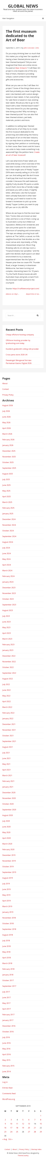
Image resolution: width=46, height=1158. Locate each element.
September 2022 (9, 673)
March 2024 (7, 570)
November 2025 (9, 456)
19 (23, 1128)
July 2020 (6, 821)
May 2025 (6, 491)
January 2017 (7, 1020)
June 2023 (6, 622)
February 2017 (8, 1014)
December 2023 (8, 587)
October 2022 (8, 667)
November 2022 (9, 661)
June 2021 (6, 758)
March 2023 (7, 639)
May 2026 (6, 422)
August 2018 (7, 935)
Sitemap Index (36, 1149)
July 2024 (6, 548)
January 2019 (7, 912)
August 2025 (7, 474)
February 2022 (8, 713)
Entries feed (7, 1088)
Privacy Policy (8, 395)
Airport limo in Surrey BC (33, 294)
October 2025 (8, 462)
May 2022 (6, 696)
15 (41, 1124)
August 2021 (7, 747)
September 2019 (9, 872)
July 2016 (6, 1037)
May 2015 (6, 1060)
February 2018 (8, 969)
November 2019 (9, 861)
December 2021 (8, 724)
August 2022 (7, 678)
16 (5, 1128)
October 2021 (8, 735)
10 (11, 1124)
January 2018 (7, 974)
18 (17, 1128)
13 (29, 1124)
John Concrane (29, 48)
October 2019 (8, 866)
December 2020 (8, 792)
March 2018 (7, 963)
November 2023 (9, 593)
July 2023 (6, 616)
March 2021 (7, 775)
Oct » (10, 1139)
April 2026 (6, 428)
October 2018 (8, 923)
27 (29, 1132)
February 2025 (8, 508)
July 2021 (6, 752)
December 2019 (8, 855)
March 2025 (7, 502)
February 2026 (8, 439)
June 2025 (6, 485)
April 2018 (6, 957)
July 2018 (6, 940)
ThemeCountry (23, 1155)
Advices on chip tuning (14, 294)
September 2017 (9, 986)
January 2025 (7, 513)
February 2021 (8, 781)
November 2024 (9, 525)
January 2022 (7, 718)
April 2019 (6, 900)
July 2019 (6, 883)
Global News (23, 6)
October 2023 (8, 599)
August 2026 (7, 405)
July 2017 (6, 992)
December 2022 (8, 656)
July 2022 (6, 684)
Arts (37, 48)
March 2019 (7, 906)
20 (29, 1128)
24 (11, 1132)
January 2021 (7, 787)
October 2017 (8, 980)
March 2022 (7, 707)
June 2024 (6, 553)
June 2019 (6, 889)
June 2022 (6, 690)
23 (5, 1132)
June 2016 (6, 1043)
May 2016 (6, 1048)
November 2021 (9, 730)
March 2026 (7, 434)
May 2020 (6, 832)
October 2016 (8, 1031)
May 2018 (6, 952)
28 (35, 1132)
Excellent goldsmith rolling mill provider (22, 349)
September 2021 (9, 741)
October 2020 (8, 804)
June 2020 (6, 826)
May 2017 (6, 1003)
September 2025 (9, 468)
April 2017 (6, 1009)
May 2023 (6, 627)
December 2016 (8, 1026)
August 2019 (7, 878)
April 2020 (6, 838)
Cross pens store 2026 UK (16, 354)
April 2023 (6, 633)
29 (41, 1132)
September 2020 (9, 809)
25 (17, 1132)
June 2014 (6, 1071)
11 (17, 1124)
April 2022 (6, 701)
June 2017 (6, 997)
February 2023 (8, 644)
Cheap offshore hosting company (20, 334)
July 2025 (6, 479)
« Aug (4, 1139)
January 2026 (7, 445)
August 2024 (7, 542)
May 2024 (6, 559)
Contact (5, 389)
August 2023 (7, 610)
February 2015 (8, 1066)
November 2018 (9, 918)
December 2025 (8, 451)
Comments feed (9, 1093)
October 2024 (8, 530)
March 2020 (7, 844)
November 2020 (9, 798)
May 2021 (6, 764)
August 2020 (7, 815)
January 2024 (7, 582)
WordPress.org (8, 1099)
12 (23, 1124)
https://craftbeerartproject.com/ (25, 288)
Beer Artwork (21, 68)
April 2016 (6, 1054)
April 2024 (6, 565)
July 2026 (6, 411)
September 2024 (9, 536)
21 (35, 1128)
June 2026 (6, 417)
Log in (5, 1082)
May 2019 (6, 895)
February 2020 (8, 849)
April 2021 (6, 770)
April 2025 (6, 496)
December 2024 (8, 519)
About (4, 383)
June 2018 (6, 946)
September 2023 (9, 604)
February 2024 (8, 576)
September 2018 (9, 929)
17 (11, 1128)
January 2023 (7, 650)
